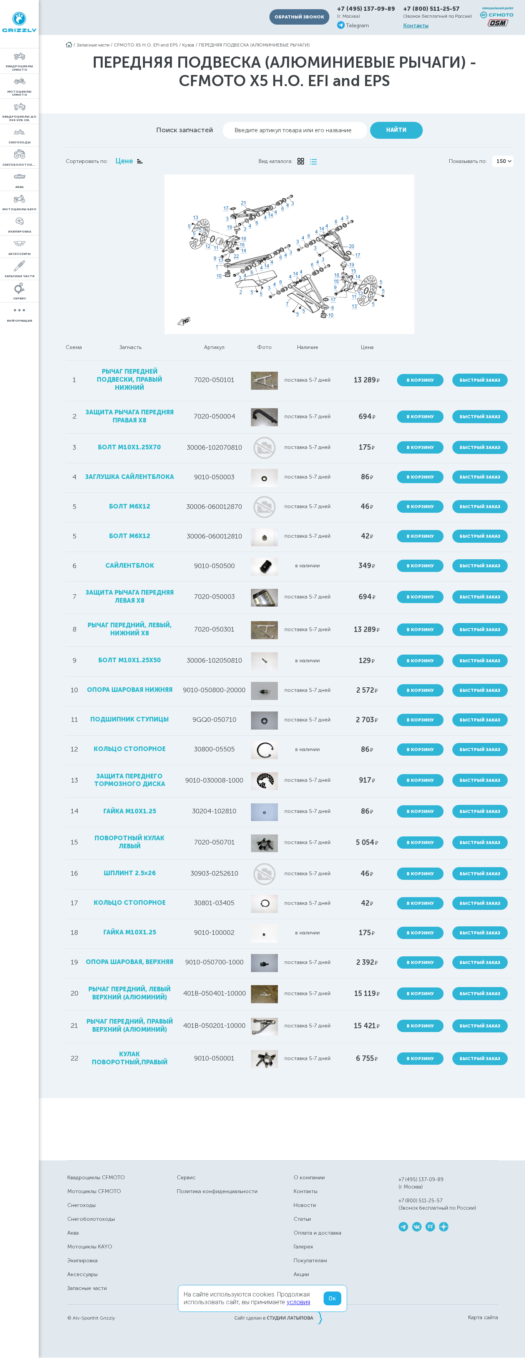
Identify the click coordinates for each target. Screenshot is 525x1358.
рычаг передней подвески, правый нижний (129, 379)
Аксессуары (82, 1274)
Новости (305, 1205)
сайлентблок (129, 565)
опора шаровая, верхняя (129, 962)
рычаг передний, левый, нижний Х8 (130, 629)
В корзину (420, 380)
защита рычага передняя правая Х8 (130, 416)
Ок (332, 1298)
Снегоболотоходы (91, 1219)
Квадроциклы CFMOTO (96, 1177)
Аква (73, 1233)
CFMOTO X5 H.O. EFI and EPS (146, 45)
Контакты (416, 25)
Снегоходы (81, 1205)
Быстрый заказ (480, 380)
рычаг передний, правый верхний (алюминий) (129, 1025)
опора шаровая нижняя (130, 689)
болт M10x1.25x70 (129, 447)
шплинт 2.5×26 (130, 873)
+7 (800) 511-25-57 (431, 8)
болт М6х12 (129, 506)
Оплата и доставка (317, 1233)
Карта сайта (483, 1317)
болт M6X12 (129, 536)
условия (298, 1302)
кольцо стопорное (130, 749)
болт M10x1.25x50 (129, 660)
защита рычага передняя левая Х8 (130, 596)
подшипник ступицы (129, 719)
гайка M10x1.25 (129, 811)
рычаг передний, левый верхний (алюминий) (129, 993)
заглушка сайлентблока (129, 476)
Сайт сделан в (278, 1317)
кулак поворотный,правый (130, 1058)
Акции (301, 1274)
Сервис (186, 1177)
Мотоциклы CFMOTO (94, 1191)
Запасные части (93, 45)
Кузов (188, 45)
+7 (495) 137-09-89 (366, 9)
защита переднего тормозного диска (129, 780)
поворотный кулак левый (129, 842)
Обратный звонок (299, 17)
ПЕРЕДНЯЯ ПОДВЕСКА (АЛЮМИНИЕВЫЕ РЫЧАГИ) (254, 45)
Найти (396, 130)
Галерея (303, 1246)
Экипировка (82, 1260)
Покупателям (310, 1260)
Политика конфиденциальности (217, 1191)
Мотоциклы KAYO (89, 1246)
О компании (309, 1177)
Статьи (302, 1219)
